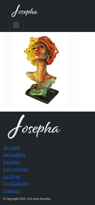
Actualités (14, 154)
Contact (11, 191)
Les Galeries (16, 183)
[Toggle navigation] (16, 25)
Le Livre (12, 176)
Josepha (11, 162)
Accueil (11, 147)
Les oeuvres (15, 169)
